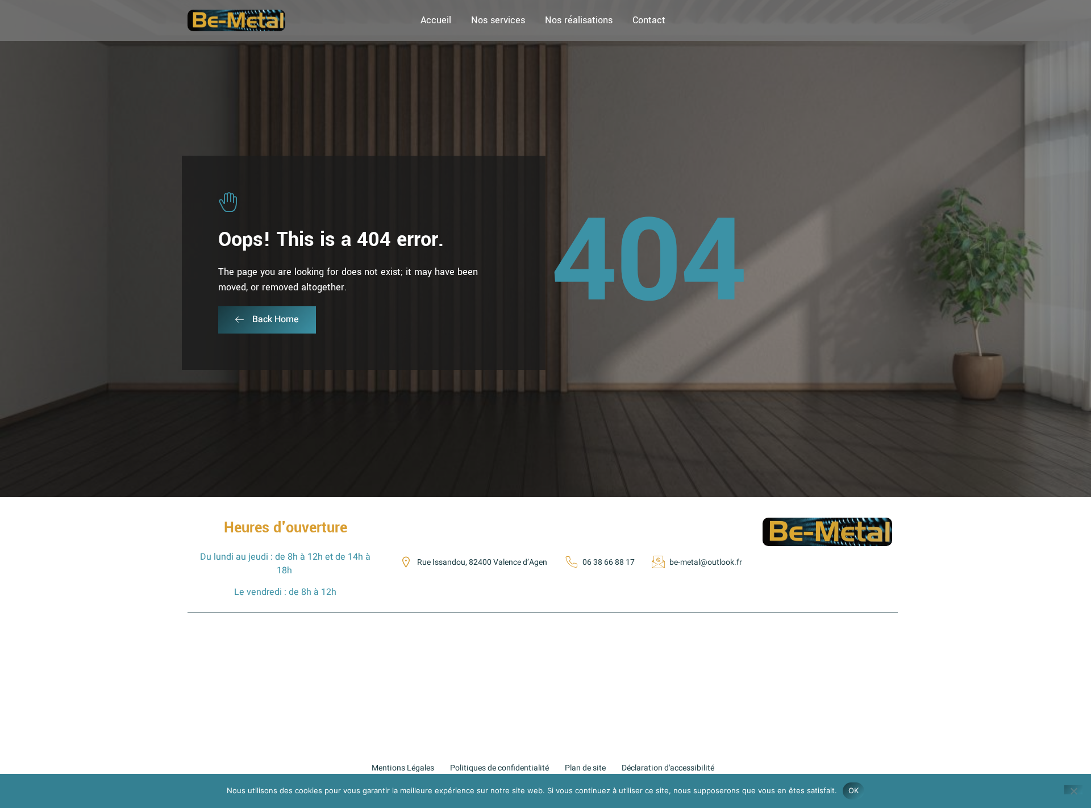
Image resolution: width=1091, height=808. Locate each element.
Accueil (435, 20)
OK (853, 790)
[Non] (1073, 789)
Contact (648, 20)
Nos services (498, 20)
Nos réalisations (579, 20)
